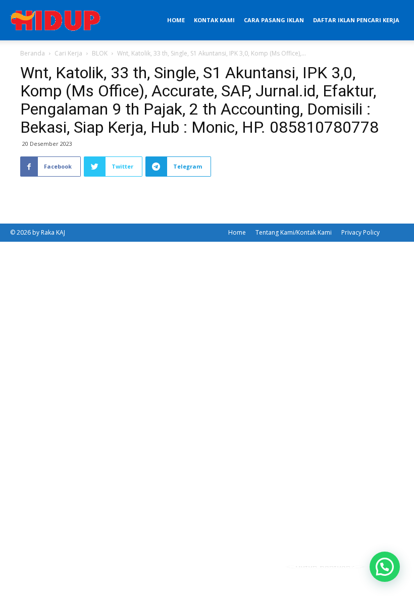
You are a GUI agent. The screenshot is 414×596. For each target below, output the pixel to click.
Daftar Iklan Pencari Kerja (356, 20)
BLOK (100, 53)
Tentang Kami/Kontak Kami (293, 232)
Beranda (32, 53)
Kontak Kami (214, 20)
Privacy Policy (360, 232)
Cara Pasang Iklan (274, 20)
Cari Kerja (68, 53)
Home (176, 20)
